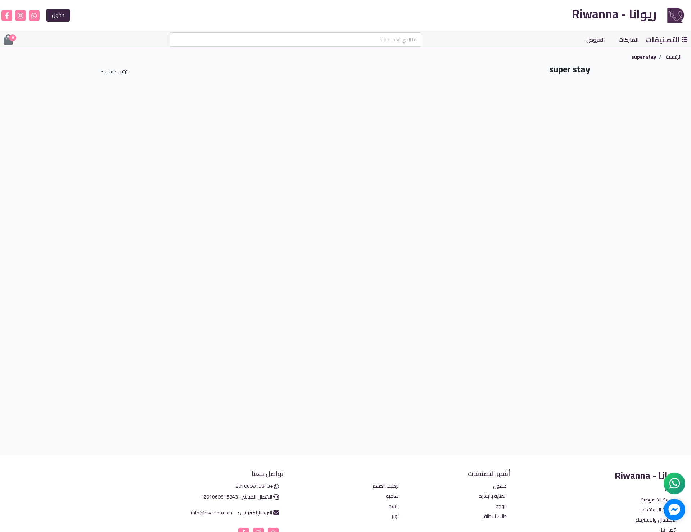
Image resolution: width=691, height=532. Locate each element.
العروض (595, 39)
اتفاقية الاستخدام (659, 510)
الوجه (501, 506)
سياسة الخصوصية (659, 500)
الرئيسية (673, 57)
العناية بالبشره (493, 496)
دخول (58, 15)
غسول (500, 486)
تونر (395, 516)
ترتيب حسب (115, 71)
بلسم (393, 506)
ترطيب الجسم (385, 486)
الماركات (629, 39)
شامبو (392, 496)
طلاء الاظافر (494, 516)
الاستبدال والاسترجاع (656, 520)
